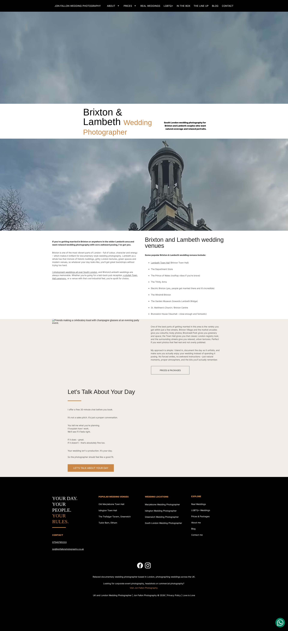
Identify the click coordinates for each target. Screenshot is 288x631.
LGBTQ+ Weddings (200, 510)
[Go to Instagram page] (148, 565)
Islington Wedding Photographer (161, 510)
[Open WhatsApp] (280, 622)
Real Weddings (198, 504)
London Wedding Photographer (116, 595)
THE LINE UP (201, 5)
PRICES (128, 5)
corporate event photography (129, 583)
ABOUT (111, 5)
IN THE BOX (183, 5)
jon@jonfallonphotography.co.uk (68, 549)
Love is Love (189, 595)
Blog (193, 528)
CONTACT (227, 5)
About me (196, 522)
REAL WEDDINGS (150, 5)
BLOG (215, 5)
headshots (150, 583)
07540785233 (59, 542)
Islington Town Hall (108, 510)
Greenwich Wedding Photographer (162, 517)
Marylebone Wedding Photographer (162, 504)
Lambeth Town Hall (160, 262)
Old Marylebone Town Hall (111, 504)
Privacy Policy (174, 595)
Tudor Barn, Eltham (108, 522)
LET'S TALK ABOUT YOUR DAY (90, 467)
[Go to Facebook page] (140, 565)
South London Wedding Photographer (163, 523)
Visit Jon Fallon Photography (144, 588)
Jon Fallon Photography (145, 595)
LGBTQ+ (168, 5)
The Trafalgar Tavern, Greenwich (115, 516)
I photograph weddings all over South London (74, 272)
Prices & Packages (200, 516)
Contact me (197, 535)
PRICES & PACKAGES (170, 370)
